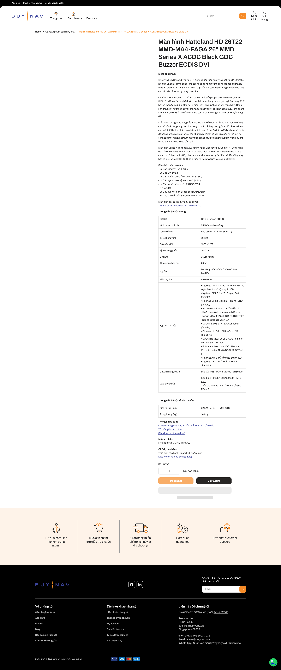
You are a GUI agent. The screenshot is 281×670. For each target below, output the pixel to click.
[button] (195, 490)
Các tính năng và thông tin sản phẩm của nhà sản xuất (186, 425)
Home (38, 31)
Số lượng (163, 464)
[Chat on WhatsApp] (273, 662)
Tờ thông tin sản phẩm (170, 429)
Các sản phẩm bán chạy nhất (60, 31)
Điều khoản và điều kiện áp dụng (175, 456)
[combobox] (223, 16)
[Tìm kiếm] (242, 16)
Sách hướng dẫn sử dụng (171, 433)
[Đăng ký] (242, 589)
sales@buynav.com (198, 639)
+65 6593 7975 (201, 635)
